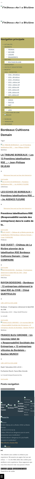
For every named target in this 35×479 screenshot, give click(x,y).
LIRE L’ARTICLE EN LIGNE (9, 303)
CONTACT (7, 107)
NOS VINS (7, 59)
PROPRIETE (8, 47)
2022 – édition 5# (14, 85)
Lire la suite (4, 179)
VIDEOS (10, 100)
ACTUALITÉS (8, 44)
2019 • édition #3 (13, 90)
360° (9, 105)
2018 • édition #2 (13, 92)
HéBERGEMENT (9, 64)
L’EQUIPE (11, 54)
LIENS (10, 110)
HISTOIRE (11, 52)
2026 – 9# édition (10, 72)
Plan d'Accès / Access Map (9, 442)
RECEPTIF (7, 69)
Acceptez (4, 469)
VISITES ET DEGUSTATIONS (13, 67)
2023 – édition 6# (14, 82)
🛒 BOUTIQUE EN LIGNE (12, 112)
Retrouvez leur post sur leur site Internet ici (17, 175)
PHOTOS (11, 102)
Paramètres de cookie (20, 469)
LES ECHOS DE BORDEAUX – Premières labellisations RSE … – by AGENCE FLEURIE (17, 195)
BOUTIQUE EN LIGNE (14, 62)
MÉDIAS (6, 97)
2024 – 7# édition (14, 80)
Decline (9, 469)
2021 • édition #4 (13, 87)
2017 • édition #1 (13, 95)
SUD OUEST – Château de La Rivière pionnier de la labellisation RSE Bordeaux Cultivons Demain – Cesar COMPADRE (16, 252)
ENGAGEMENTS (13, 57)
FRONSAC (11, 49)
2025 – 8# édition (14, 77)
